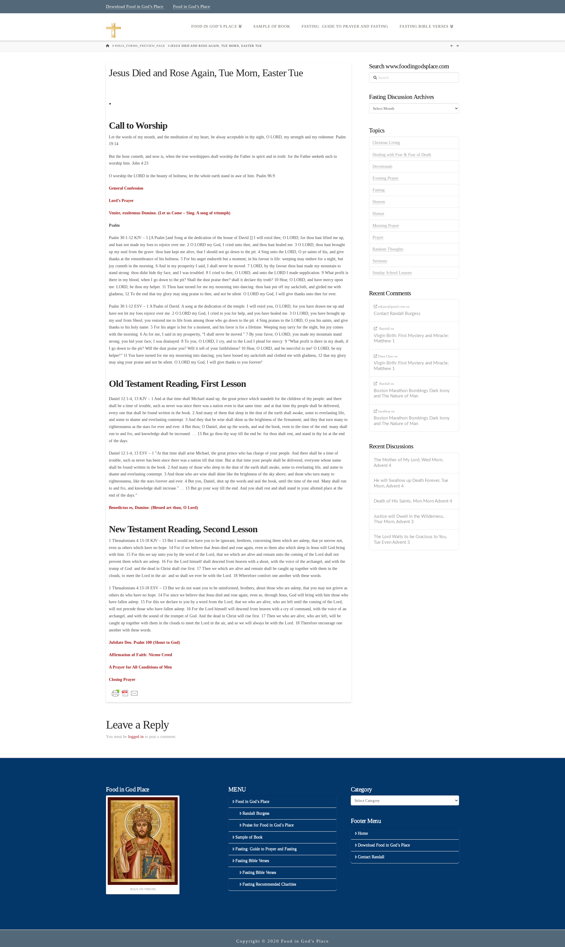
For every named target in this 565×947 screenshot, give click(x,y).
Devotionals (382, 166)
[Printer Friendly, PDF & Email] (125, 693)
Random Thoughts (388, 249)
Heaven (379, 202)
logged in (136, 736)
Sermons (380, 261)
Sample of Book (248, 837)
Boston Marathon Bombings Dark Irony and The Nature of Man (412, 394)
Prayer (378, 237)
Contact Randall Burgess (397, 313)
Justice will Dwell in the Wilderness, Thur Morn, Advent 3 (409, 519)
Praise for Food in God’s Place (268, 825)
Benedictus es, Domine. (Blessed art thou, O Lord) (153, 507)
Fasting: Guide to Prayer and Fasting (266, 849)
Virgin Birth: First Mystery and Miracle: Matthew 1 (411, 339)
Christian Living (386, 142)
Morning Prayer (386, 225)
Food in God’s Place (191, 6)
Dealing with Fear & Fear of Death (402, 154)
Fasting (379, 190)
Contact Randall (371, 857)
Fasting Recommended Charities (269, 884)
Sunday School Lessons (392, 273)
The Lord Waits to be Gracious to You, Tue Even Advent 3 (410, 540)
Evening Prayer (385, 178)
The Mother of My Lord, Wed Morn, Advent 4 (408, 463)
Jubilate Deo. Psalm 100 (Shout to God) (144, 642)
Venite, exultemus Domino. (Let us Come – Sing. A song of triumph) (169, 213)
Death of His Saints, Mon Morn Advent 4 (413, 501)
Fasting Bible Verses (252, 860)
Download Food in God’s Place (135, 6)
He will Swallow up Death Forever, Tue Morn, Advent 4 (411, 483)
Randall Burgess (255, 813)
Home (363, 833)
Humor (378, 213)
